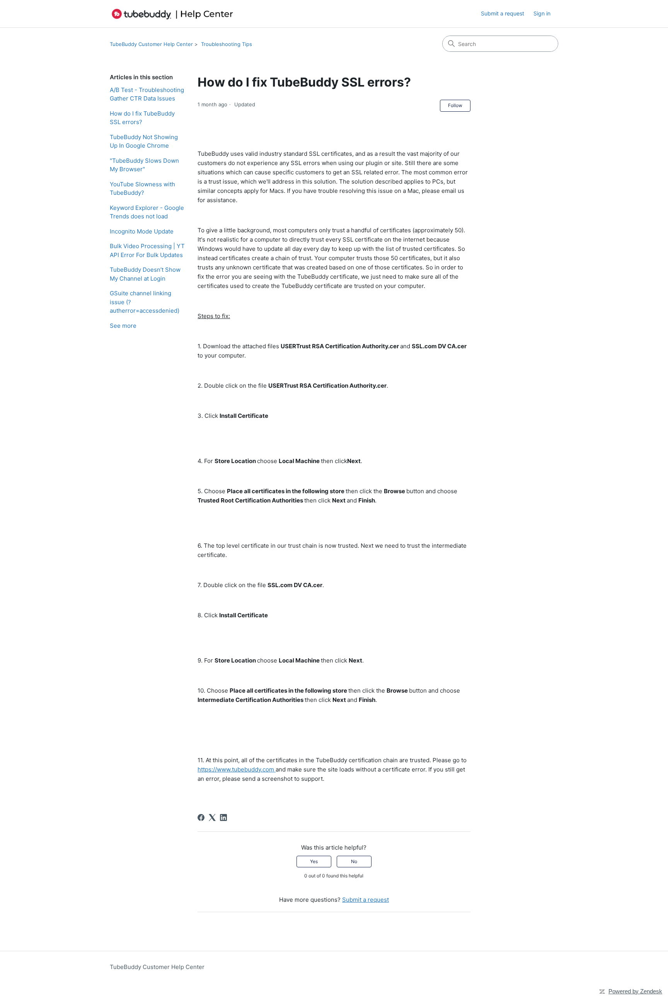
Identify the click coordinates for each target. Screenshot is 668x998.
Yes (314, 861)
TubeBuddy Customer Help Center (151, 44)
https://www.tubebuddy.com (237, 769)
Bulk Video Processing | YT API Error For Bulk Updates (147, 250)
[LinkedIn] (223, 817)
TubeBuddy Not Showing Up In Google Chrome (144, 141)
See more (123, 325)
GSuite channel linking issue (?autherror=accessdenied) (144, 302)
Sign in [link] (541, 13)
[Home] (172, 14)
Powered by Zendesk (635, 991)
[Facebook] (201, 817)
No (354, 861)
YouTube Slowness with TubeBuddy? (142, 189)
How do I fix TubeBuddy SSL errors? (142, 118)
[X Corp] (212, 817)
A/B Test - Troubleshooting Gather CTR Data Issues (147, 94)
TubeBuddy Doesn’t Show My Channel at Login (145, 274)
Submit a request (502, 13)
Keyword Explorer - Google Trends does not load (147, 212)
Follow (455, 105)
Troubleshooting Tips (226, 44)
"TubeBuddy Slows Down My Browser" (144, 165)
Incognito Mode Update (142, 231)
